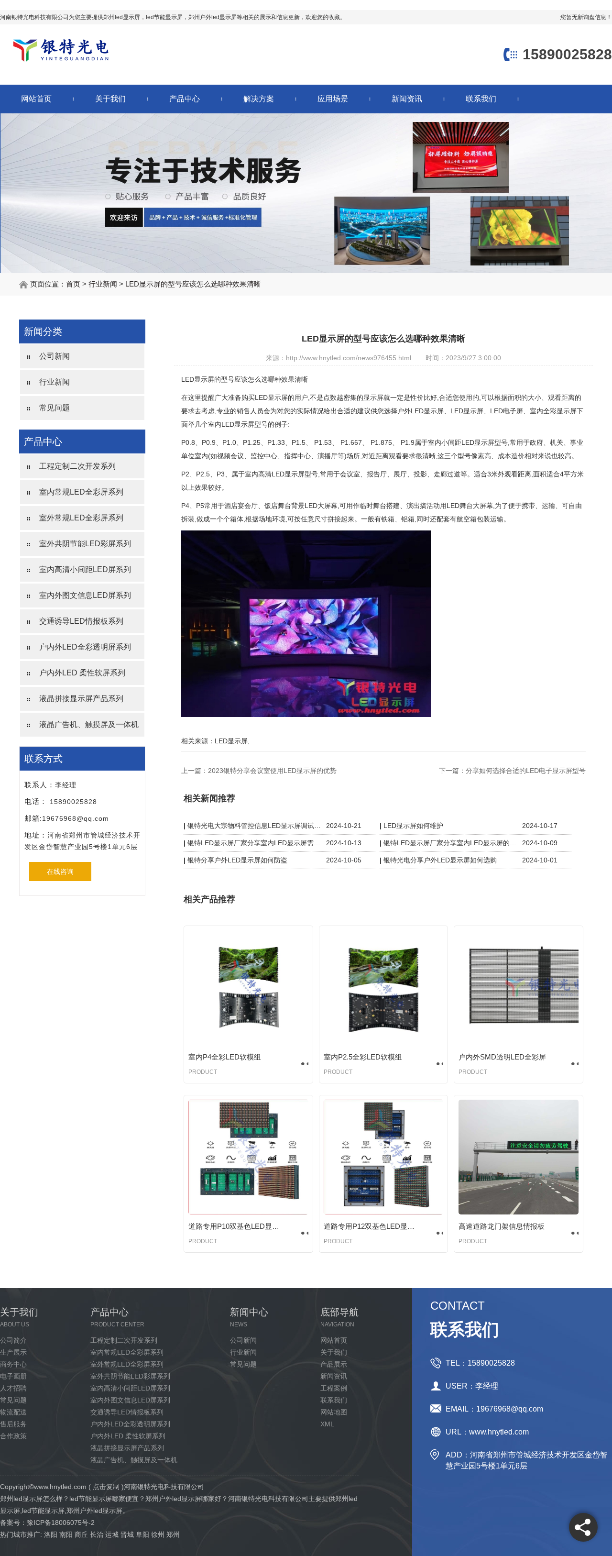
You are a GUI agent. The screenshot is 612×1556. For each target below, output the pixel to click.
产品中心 (184, 99)
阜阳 (142, 1534)
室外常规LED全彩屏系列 (81, 518)
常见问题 (54, 408)
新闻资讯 (407, 99)
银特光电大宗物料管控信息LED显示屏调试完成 (254, 825)
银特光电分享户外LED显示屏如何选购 (440, 860)
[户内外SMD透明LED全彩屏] (519, 987)
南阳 (66, 1534)
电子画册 (13, 1376)
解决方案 (258, 99)
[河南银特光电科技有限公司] (60, 62)
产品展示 (333, 1364)
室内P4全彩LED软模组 (224, 1057)
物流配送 (13, 1412)
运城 (112, 1534)
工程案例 (333, 1388)
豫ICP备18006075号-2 (61, 1522)
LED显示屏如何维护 (413, 825)
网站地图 (333, 1412)
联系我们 (481, 99)
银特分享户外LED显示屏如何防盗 (237, 860)
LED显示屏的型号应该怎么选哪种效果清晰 (193, 284)
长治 (96, 1534)
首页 (73, 284)
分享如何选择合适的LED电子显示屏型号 (526, 770)
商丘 (81, 1534)
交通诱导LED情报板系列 (81, 621)
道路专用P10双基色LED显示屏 (236, 1226)
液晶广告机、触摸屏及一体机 (89, 724)
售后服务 (13, 1424)
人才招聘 (13, 1388)
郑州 (173, 1534)
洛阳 (50, 1534)
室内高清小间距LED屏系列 (85, 569)
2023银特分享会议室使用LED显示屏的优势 (272, 770)
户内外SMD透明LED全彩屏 (502, 1057)
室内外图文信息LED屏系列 (85, 595)
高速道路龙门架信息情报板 (502, 1226)
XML (327, 1424)
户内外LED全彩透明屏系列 (85, 647)
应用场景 (332, 99)
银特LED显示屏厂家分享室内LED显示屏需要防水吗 (254, 843)
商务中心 (13, 1364)
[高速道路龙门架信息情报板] (519, 1157)
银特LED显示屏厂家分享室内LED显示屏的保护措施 (450, 843)
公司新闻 (54, 356)
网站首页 (36, 99)
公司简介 (13, 1340)
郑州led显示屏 (121, 17)
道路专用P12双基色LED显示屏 (372, 1226)
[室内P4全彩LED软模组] (248, 987)
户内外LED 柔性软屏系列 (82, 673)
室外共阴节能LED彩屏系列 (85, 544)
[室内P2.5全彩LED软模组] (384, 987)
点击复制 (106, 1486)
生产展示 (13, 1352)
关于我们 (110, 99)
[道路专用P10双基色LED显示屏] (248, 1157)
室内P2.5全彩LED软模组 (363, 1057)
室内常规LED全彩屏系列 (81, 492)
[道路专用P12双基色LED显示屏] (384, 1157)
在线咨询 (60, 871)
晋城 (127, 1534)
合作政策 (13, 1436)
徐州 (157, 1534)
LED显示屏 (231, 741)
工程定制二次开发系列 (77, 466)
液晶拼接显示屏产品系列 (81, 699)
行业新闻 (102, 284)
